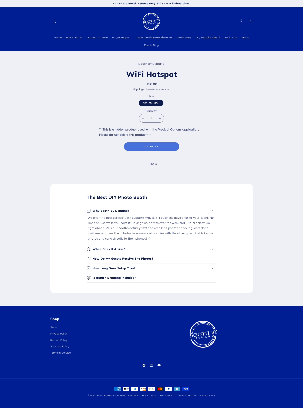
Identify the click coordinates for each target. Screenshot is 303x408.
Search (54, 327)
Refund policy (149, 396)
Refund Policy (58, 340)
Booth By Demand (106, 395)
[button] (54, 21)
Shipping (138, 90)
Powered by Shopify (127, 395)
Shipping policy (207, 396)
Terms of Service (60, 353)
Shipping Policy (59, 346)
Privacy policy (167, 396)
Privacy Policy (59, 333)
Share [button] (153, 164)
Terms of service (187, 396)
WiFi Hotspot (151, 103)
